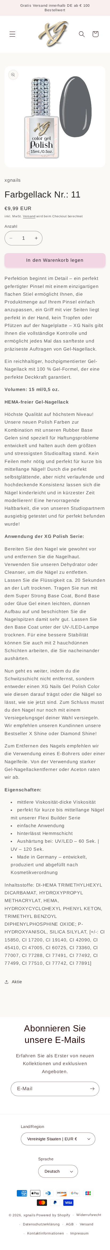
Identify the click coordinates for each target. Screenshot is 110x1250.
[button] (12, 34)
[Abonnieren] (92, 1089)
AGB (69, 1224)
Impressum (79, 1233)
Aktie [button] (17, 981)
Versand (29, 216)
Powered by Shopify (53, 1215)
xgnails (29, 1215)
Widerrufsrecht (88, 1215)
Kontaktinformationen (45, 1233)
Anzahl (11, 226)
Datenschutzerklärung (41, 1224)
